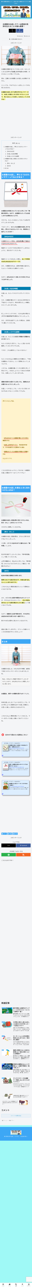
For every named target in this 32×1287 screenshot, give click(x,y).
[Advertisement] (16, 118)
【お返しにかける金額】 (13, 156)
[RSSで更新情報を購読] (23, 854)
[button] (28, 640)
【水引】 (8, 166)
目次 (13, 143)
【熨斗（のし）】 (10, 163)
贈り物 (15, 833)
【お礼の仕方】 (10, 151)
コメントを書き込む (16, 1115)
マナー (4, 833)
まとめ (6, 168)
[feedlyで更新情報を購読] (8, 854)
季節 (10, 833)
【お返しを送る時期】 (12, 154)
